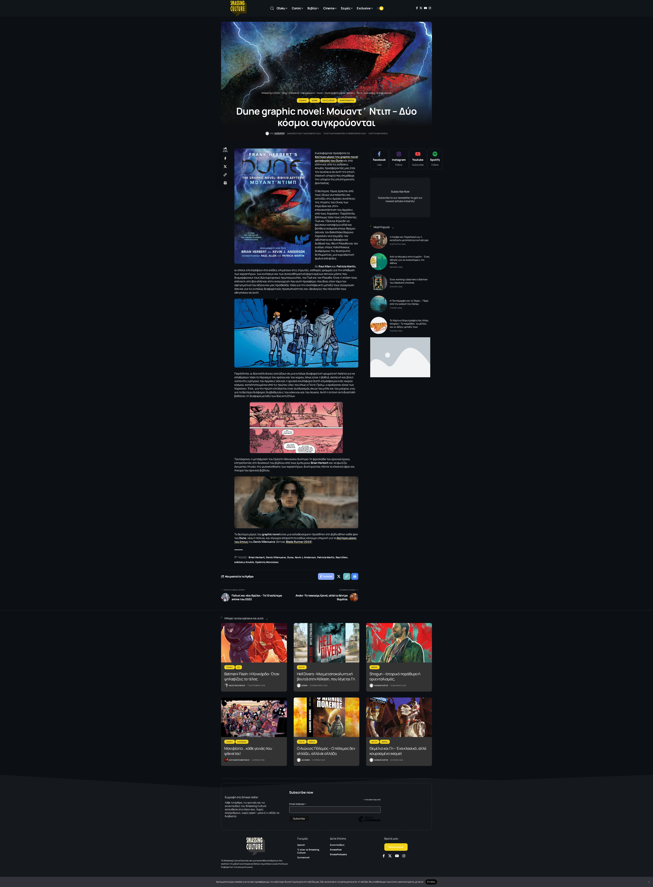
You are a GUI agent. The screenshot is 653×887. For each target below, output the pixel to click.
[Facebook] (417, 8)
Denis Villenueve (276, 557)
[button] (272, 8)
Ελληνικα (242, 742)
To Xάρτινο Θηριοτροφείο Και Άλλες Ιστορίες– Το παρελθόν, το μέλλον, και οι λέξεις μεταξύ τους (409, 323)
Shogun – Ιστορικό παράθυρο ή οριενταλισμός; (395, 676)
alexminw (279, 133)
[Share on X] (225, 166)
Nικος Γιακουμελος (237, 685)
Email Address (297, 804)
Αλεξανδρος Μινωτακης (239, 760)
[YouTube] (425, 8)
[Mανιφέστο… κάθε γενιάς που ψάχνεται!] (254, 717)
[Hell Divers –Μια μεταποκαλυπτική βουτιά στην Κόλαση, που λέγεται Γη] (326, 642)
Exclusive (328, 100)
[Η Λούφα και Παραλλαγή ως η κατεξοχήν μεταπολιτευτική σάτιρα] (378, 240)
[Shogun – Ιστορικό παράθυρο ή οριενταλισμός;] (399, 642)
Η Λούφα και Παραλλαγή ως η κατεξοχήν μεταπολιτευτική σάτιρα (409, 238)
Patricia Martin (325, 557)
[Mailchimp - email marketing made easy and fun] (369, 821)
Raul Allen (341, 557)
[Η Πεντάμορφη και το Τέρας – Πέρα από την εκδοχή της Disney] (378, 304)
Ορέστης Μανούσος (267, 562)
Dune (315, 100)
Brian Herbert (257, 557)
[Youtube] (417, 159)
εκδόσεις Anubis (244, 562)
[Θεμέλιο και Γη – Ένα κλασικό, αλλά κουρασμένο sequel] (399, 717)
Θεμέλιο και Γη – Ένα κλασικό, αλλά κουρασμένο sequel (398, 751)
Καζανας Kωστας (381, 685)
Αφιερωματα (347, 100)
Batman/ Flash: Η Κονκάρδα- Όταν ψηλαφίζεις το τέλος (251, 676)
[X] (421, 8)
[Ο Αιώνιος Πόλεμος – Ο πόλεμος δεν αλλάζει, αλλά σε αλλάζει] (326, 717)
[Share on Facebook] (225, 158)
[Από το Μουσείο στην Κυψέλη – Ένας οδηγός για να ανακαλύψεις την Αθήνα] (378, 261)
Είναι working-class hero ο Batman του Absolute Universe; (409, 281)
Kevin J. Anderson (305, 557)
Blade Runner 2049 (298, 542)
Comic (303, 100)
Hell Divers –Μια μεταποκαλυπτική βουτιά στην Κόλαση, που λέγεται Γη (326, 676)
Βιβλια (375, 667)
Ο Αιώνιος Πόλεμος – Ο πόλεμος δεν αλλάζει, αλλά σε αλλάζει (326, 751)
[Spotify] (435, 159)
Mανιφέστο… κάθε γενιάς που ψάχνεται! (248, 751)
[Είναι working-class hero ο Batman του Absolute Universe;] (378, 282)
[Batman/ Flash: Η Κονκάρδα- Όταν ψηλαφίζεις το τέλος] (254, 642)
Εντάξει (431, 881)
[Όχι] (648, 882)
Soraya (304, 685)
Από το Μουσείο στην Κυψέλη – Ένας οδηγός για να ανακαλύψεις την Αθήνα (410, 260)
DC (238, 667)
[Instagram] (430, 8)
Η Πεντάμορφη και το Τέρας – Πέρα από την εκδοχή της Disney (409, 302)
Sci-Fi (302, 667)
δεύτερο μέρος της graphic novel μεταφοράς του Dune (336, 158)
